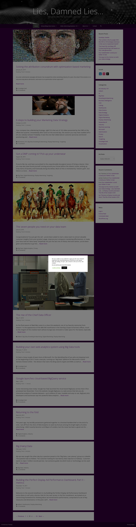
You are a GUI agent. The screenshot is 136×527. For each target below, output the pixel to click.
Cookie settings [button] (56, 267)
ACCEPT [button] (64, 267)
